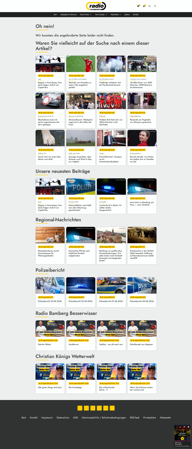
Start (55, 14)
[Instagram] (46, 6)
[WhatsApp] (38, 6)
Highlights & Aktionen (68, 14)
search (155, 6)
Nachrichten (84, 14)
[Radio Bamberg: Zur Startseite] (96, 6)
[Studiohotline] (58, 6)
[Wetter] (149, 6)
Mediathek (115, 14)
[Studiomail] (54, 6)
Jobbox (127, 14)
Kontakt (135, 14)
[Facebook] (42, 6)
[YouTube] (50, 6)
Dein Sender (100, 14)
